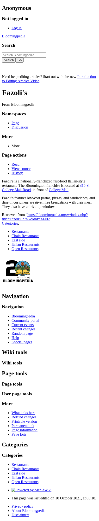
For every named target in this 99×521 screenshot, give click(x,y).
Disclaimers (20, 515)
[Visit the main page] (18, 286)
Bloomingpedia (13, 36)
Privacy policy (22, 506)
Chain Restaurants (25, 236)
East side (18, 240)
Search (8, 45)
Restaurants (20, 231)
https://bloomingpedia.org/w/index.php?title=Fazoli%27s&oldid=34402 (45, 217)
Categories (10, 223)
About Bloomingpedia (28, 511)
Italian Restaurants (25, 244)
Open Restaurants (25, 249)
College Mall (58, 190)
